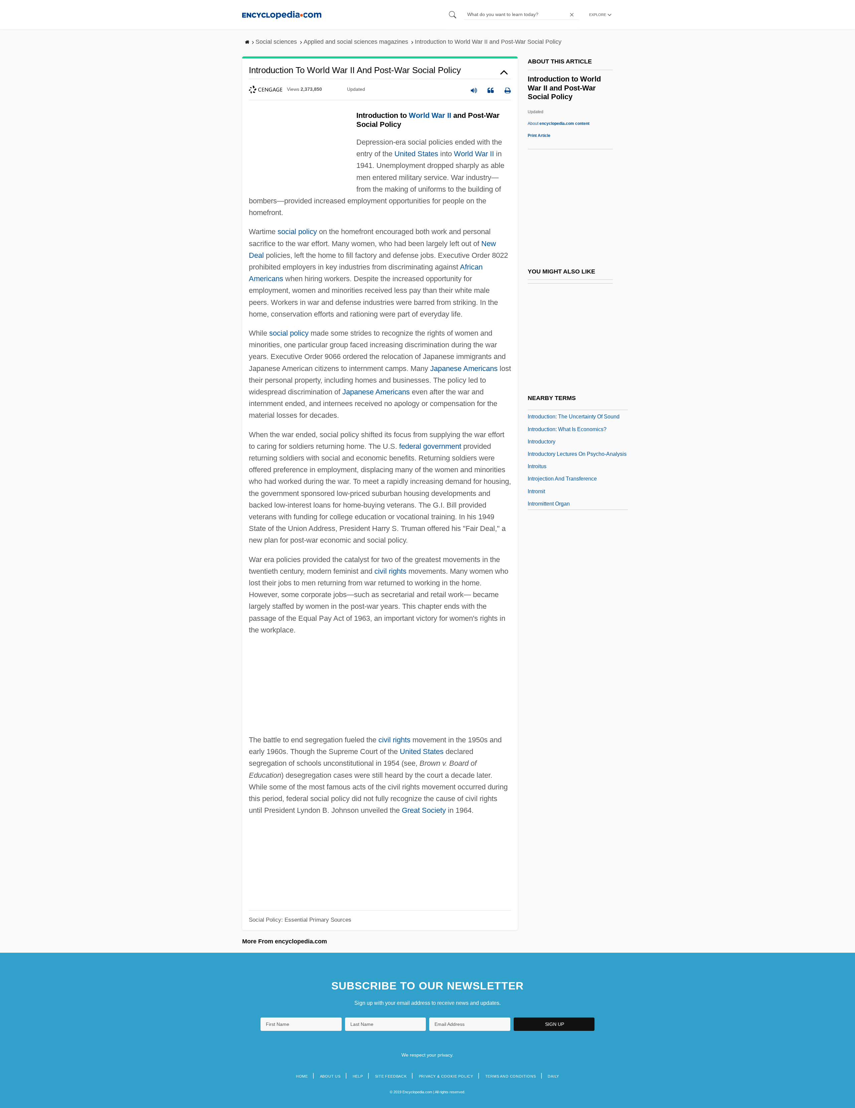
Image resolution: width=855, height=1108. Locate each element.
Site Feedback (391, 1076)
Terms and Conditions (510, 1076)
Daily (553, 1076)
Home (302, 1076)
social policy (297, 231)
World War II (430, 115)
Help (358, 1076)
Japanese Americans (464, 368)
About (558, 123)
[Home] (281, 14)
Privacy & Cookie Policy (446, 1076)
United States (416, 154)
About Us (330, 1076)
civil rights (390, 571)
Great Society (424, 810)
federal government (430, 446)
